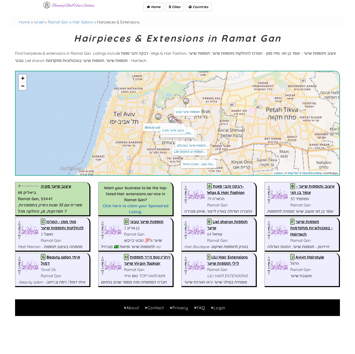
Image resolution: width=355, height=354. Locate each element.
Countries (200, 7)
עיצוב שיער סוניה (173, 130)
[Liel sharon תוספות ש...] (188, 141)
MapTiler (293, 173)
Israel (39, 22)
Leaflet (278, 173)
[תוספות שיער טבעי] (186, 101)
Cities (175, 7)
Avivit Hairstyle (309, 257)
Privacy (180, 307)
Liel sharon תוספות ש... (190, 151)
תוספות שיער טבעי (187, 111)
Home (155, 7)
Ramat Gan (58, 22)
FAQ (200, 307)
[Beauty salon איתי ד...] (158, 116)
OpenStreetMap (312, 173)
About (132, 307)
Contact (155, 307)
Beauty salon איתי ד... (160, 127)
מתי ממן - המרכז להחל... (199, 164)
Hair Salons (83, 22)
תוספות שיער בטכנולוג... (192, 145)
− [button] (22, 86)
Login (219, 307)
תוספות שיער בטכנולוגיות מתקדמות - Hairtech (311, 228)
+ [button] (22, 78)
